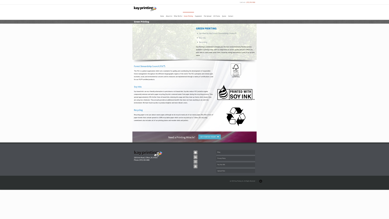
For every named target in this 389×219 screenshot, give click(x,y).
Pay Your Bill (221, 164)
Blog (218, 152)
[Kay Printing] (145, 8)
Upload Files (221, 171)
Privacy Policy (221, 158)
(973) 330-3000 (250, 2)
